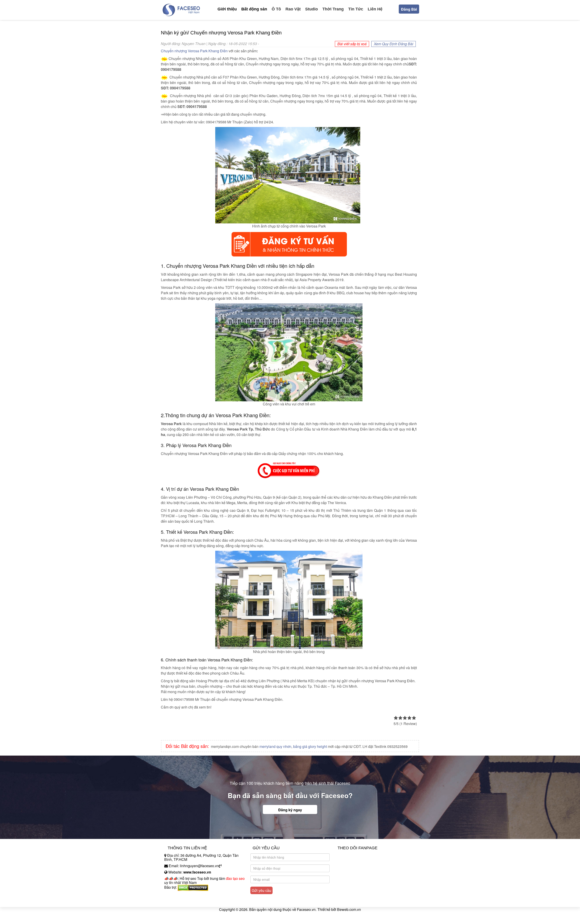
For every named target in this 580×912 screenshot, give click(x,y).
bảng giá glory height (310, 746)
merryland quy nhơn (275, 746)
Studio (311, 9)
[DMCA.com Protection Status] (193, 887)
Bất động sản (254, 9)
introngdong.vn (176, 895)
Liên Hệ (375, 9)
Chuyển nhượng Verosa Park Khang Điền (194, 50)
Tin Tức (355, 9)
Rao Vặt (293, 9)
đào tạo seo (235, 878)
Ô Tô (276, 9)
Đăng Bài (409, 9)
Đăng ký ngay (290, 809)
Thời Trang (333, 9)
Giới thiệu (227, 9)
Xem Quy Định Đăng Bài (393, 43)
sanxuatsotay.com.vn (181, 901)
